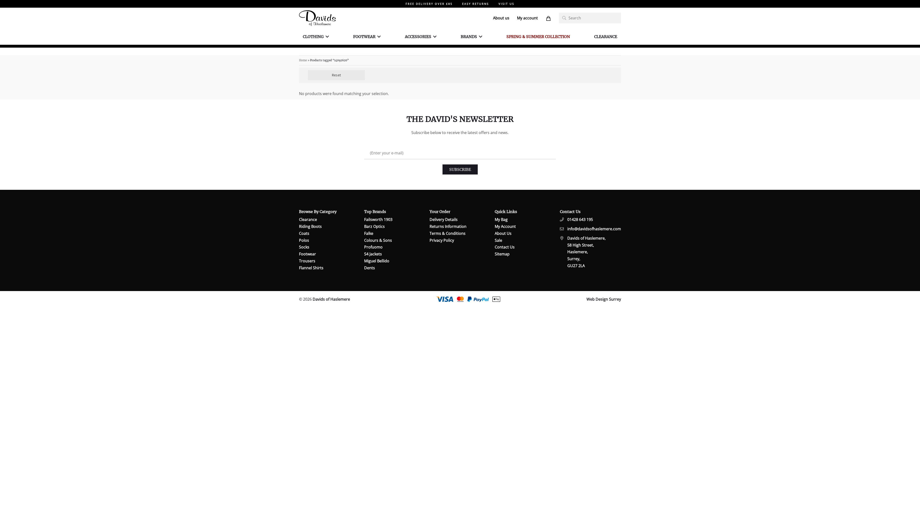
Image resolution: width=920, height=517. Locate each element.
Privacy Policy (442, 240)
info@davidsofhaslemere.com (594, 228)
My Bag (501, 219)
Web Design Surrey (603, 299)
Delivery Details (444, 219)
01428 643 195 (580, 219)
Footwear (364, 36)
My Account (505, 226)
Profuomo (373, 247)
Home (303, 60)
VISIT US (506, 4)
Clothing (313, 36)
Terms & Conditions (448, 233)
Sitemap (502, 254)
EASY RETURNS (475, 4)
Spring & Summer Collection (538, 36)
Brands (469, 36)
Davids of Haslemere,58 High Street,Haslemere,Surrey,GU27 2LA (586, 252)
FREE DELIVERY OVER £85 (429, 4)
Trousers (307, 261)
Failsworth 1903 (378, 219)
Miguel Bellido (376, 261)
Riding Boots (310, 226)
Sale (498, 240)
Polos (304, 240)
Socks (304, 247)
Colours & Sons (378, 240)
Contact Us (505, 247)
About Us (503, 233)
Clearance (605, 36)
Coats (304, 233)
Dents (369, 267)
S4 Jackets (373, 254)
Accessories (418, 36)
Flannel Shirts (311, 267)
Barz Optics (374, 226)
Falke (368, 233)
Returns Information (448, 226)
